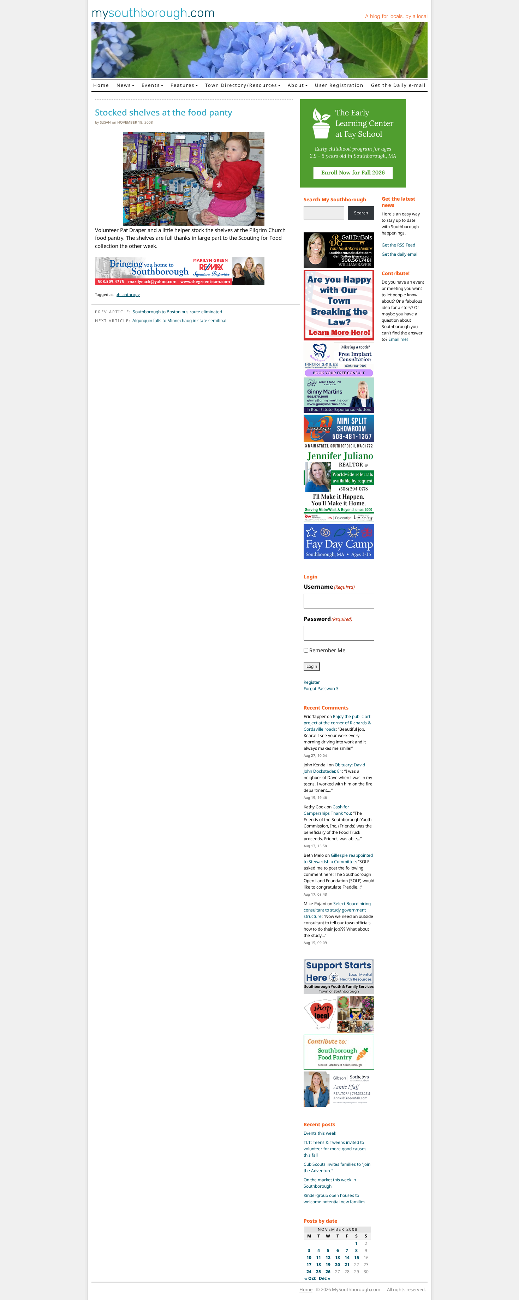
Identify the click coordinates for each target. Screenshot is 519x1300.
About (296, 85)
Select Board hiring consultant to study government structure (337, 910)
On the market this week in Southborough (330, 1183)
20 (337, 1265)
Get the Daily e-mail (398, 85)
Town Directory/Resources (241, 85)
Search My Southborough (335, 199)
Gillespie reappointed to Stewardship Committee (338, 858)
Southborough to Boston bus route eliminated (177, 312)
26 (328, 1272)
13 (337, 1257)
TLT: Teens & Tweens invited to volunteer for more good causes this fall (335, 1148)
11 (318, 1257)
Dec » (324, 1278)
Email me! (398, 339)
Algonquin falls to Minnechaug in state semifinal (179, 320)
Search (361, 213)
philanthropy (127, 294)
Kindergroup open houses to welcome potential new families (334, 1198)
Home (101, 85)
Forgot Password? (321, 688)
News (124, 85)
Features (183, 85)
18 (318, 1265)
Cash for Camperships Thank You (327, 810)
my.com (153, 12)
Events (151, 85)
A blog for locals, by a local (396, 16)
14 (347, 1257)
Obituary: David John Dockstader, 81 (334, 768)
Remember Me (327, 650)
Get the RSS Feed (398, 245)
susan (105, 122)
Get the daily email (400, 254)
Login (311, 666)
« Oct (310, 1278)
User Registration (339, 85)
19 (328, 1265)
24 (308, 1272)
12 (328, 1257)
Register (312, 682)
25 (318, 1272)
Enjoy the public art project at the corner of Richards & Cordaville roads (337, 722)
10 (308, 1257)
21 (347, 1265)
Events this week (320, 1133)
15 (356, 1257)
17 (308, 1265)
